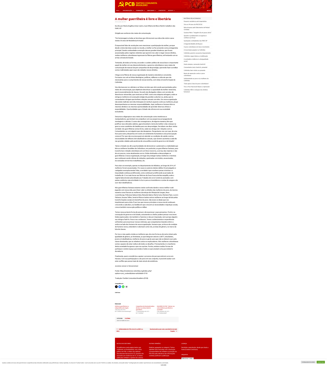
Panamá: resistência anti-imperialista (195, 21)
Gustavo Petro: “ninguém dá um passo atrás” (198, 32)
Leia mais (163, 365)
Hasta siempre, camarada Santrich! (194, 64)
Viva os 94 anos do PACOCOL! (193, 24)
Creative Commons (191, 349)
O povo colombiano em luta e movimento (196, 47)
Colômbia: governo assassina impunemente (197, 53)
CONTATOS (161, 10)
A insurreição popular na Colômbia (194, 50)
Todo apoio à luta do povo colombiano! (196, 83)
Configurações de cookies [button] (308, 362)
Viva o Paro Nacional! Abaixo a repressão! (197, 86)
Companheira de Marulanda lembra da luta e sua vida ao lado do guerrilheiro (145, 308)
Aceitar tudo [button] (321, 362)
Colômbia (127, 318)
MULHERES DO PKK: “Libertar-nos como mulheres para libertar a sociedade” (166, 308)
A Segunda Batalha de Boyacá (193, 44)
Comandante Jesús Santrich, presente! (195, 67)
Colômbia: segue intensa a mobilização (196, 56)
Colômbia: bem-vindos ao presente (194, 70)
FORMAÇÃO (139, 10)
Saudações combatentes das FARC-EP (195, 41)
